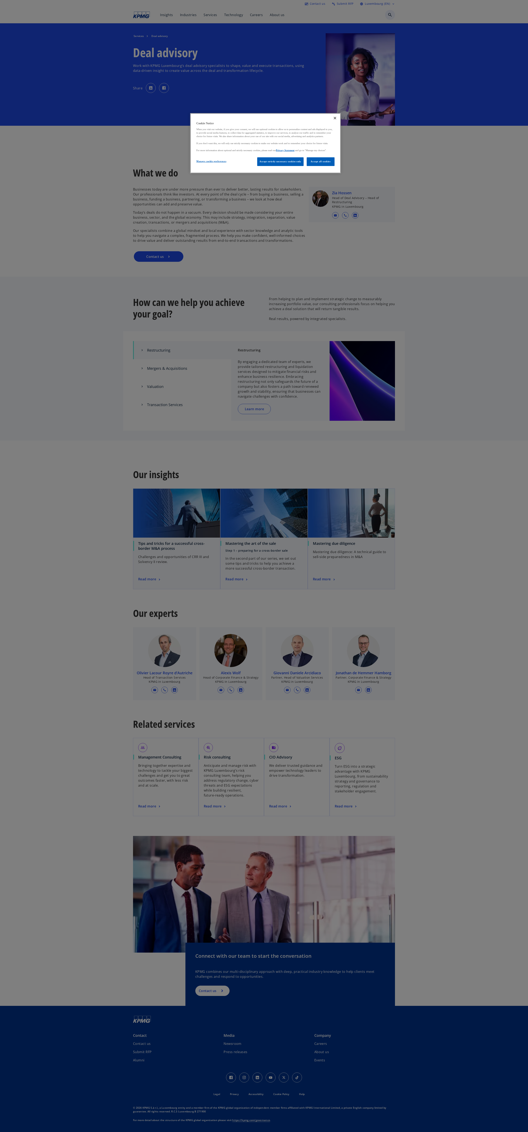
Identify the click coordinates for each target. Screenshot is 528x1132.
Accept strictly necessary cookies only (280, 161)
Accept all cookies (320, 161)
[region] (265, 143)
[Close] (334, 118)
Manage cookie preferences (211, 161)
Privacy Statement (285, 150)
